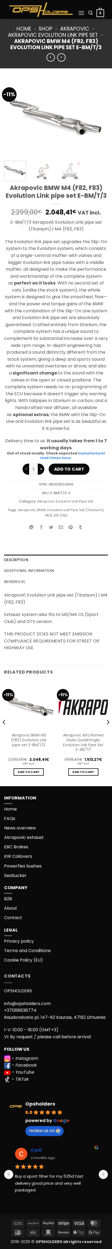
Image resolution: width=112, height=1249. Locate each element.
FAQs (9, 818)
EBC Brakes (16, 847)
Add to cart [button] (29, 772)
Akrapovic (74, 28)
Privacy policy (19, 941)
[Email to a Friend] (61, 527)
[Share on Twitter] (50, 527)
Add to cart (69, 469)
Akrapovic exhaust (24, 837)
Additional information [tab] (29, 570)
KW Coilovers (18, 856)
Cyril (36, 1150)
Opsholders (40, 1103)
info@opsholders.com (27, 1003)
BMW (41, 510)
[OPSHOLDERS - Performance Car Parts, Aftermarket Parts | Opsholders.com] (41, 9)
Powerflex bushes (23, 866)
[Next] (99, 118)
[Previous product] (61, 57)
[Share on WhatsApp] (31, 527)
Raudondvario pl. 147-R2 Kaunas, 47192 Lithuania (54, 1017)
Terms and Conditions (27, 950)
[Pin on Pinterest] (70, 527)
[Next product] (50, 57)
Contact (13, 918)
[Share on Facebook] (41, 527)
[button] (81, 12)
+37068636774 (20, 1010)
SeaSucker (15, 875)
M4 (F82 (60, 515)
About (10, 908)
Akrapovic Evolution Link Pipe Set (53, 35)
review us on (42, 1130)
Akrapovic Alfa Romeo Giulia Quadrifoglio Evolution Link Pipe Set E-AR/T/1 (83, 742)
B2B (8, 899)
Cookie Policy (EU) (23, 960)
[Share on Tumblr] (80, 527)
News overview (20, 828)
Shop (45, 28)
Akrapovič (27, 510)
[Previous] (13, 118)
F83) (48, 515)
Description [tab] (16, 560)
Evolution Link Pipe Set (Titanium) (75, 510)
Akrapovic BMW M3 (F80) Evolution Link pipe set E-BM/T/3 (28, 740)
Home (24, 28)
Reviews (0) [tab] (14, 582)
